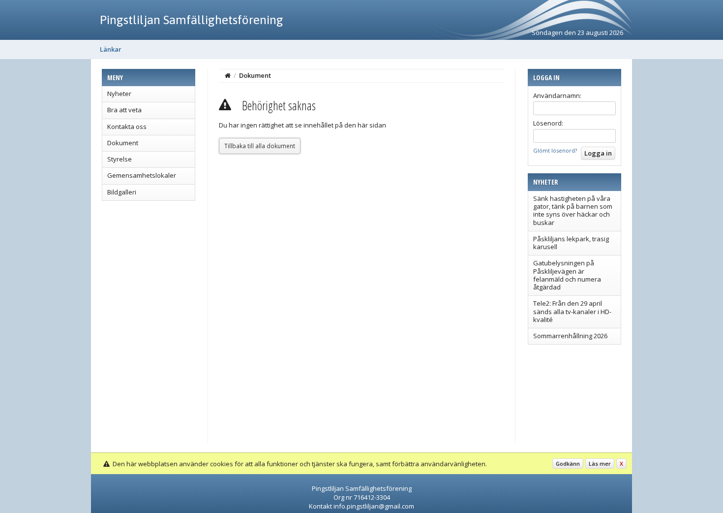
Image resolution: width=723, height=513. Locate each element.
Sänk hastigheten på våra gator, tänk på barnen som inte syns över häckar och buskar (572, 210)
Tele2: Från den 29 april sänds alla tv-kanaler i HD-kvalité (572, 311)
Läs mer (600, 463)
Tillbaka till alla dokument (259, 146)
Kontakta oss (127, 126)
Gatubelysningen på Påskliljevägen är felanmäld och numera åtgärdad (567, 274)
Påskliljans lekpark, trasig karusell (571, 242)
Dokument (122, 142)
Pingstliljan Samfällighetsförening (191, 20)
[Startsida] (228, 75)
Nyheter (119, 93)
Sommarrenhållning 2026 (570, 335)
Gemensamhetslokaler (141, 175)
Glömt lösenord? (555, 150)
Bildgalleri (121, 192)
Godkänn (568, 463)
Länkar (110, 49)
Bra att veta (124, 109)
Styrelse (119, 159)
